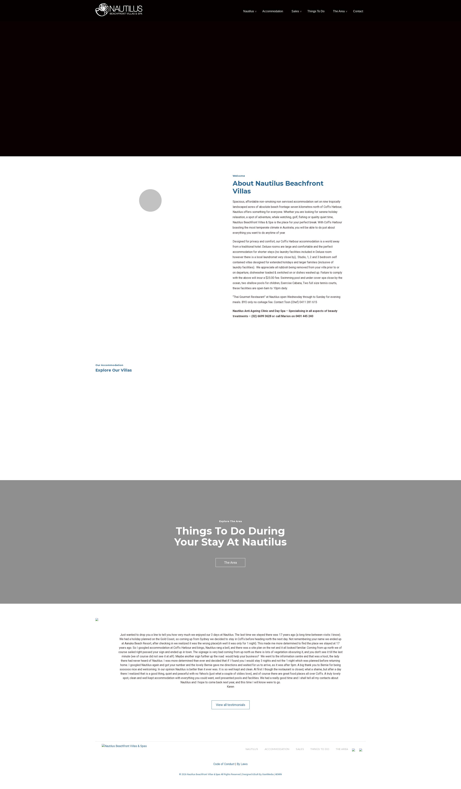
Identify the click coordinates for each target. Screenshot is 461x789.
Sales (295, 11)
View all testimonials (230, 705)
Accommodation (272, 11)
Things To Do (316, 11)
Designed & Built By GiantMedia (258, 774)
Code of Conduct (223, 764)
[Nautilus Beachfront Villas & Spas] (118, 9)
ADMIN (278, 774)
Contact (358, 11)
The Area (339, 11)
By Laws (242, 764)
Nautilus (248, 11)
